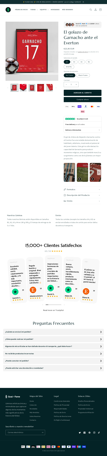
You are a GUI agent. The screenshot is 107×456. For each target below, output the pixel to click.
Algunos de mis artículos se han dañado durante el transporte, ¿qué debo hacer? (38, 346)
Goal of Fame (49, 450)
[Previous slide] (66, 172)
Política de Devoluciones (62, 416)
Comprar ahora (83, 99)
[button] (34, 9)
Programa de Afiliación (86, 412)
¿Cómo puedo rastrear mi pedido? (19, 339)
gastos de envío (83, 52)
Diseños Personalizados (86, 401)
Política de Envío (60, 412)
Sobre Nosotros (35, 416)
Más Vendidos (34, 412)
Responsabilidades (60, 409)
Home (32, 401)
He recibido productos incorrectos (19, 353)
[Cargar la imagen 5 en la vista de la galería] (49, 88)
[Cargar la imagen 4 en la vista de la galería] (40, 88)
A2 (81, 62)
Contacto (33, 420)
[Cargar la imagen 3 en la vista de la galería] (32, 88)
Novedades (33, 409)
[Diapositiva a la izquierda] (8, 87)
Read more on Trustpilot (53, 310)
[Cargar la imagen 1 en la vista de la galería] (14, 88)
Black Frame (83, 75)
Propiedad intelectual (85, 409)
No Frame (69, 75)
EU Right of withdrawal (62, 420)
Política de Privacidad (61, 405)
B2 (89, 62)
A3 (74, 62)
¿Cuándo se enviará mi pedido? (18, 332)
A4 (67, 62)
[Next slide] (99, 172)
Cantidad (67, 80)
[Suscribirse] (42, 432)
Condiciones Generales (62, 401)
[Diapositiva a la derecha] (56, 87)
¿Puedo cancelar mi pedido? (17, 361)
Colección (33, 405)
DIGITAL (69, 67)
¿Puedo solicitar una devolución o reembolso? (24, 368)
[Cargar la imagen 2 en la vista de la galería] (23, 88)
